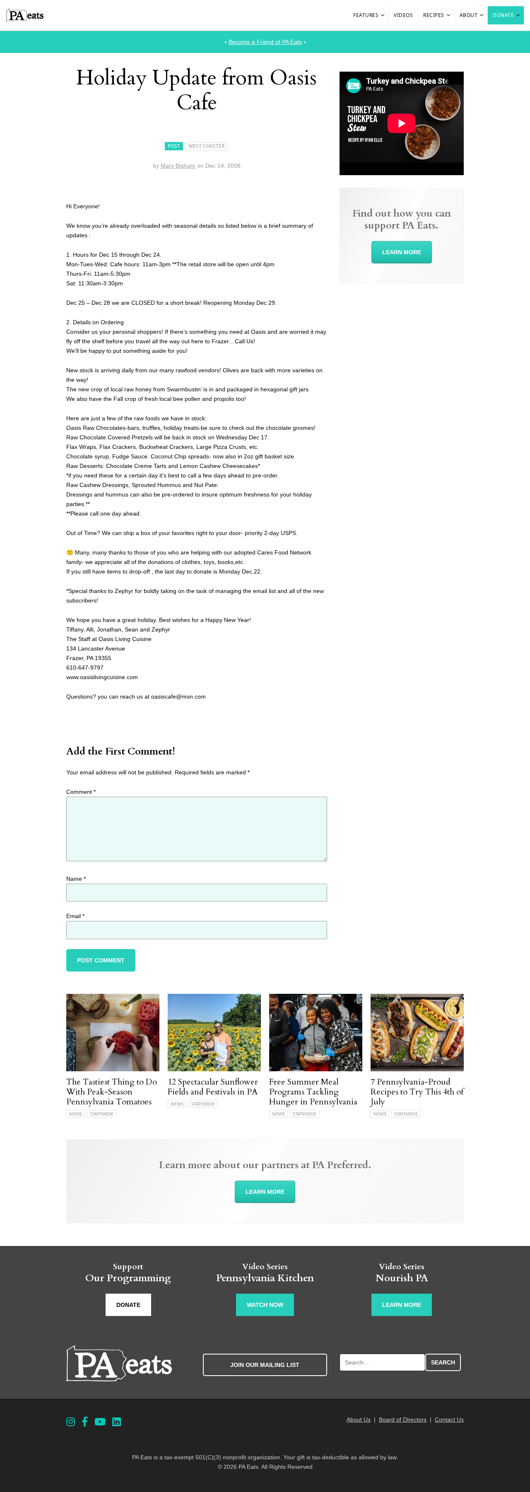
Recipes (433, 15)
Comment (81, 791)
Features (365, 15)
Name (76, 878)
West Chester (206, 145)
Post (174, 145)
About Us (359, 1419)
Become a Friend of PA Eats (265, 42)
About (469, 15)
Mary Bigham (178, 165)
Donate (503, 15)
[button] (383, 15)
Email (75, 916)
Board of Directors (402, 1419)
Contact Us (449, 1419)
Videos (403, 15)
